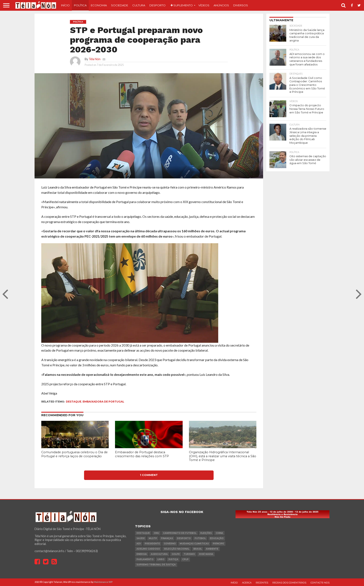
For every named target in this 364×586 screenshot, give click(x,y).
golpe (176, 554)
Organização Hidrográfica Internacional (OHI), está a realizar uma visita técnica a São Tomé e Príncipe (222, 456)
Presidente (152, 543)
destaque (73, 401)
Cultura (138, 5)
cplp (185, 559)
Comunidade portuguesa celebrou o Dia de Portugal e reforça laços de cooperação (74, 454)
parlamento (144, 559)
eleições (206, 533)
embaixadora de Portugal (103, 401)
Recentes (262, 582)
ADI (138, 543)
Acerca (247, 582)
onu (156, 533)
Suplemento (183, 5)
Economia (99, 5)
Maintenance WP (103, 582)
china (219, 533)
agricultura (159, 554)
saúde (140, 538)
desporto (184, 538)
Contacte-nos (319, 582)
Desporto (157, 5)
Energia (141, 554)
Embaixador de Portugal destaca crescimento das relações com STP (142, 454)
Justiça (173, 559)
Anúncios (221, 5)
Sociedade (119, 5)
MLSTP (153, 538)
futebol (200, 538)
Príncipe (218, 543)
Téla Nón (94, 59)
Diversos (240, 5)
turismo (189, 554)
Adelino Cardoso (148, 548)
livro (160, 559)
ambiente (212, 548)
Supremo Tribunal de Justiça (156, 564)
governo (170, 543)
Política (80, 5)
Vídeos (203, 5)
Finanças (167, 538)
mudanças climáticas (194, 543)
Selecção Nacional (176, 548)
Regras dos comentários (289, 582)
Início (65, 5)
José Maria (206, 554)
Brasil (197, 548)
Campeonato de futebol (179, 533)
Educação (216, 538)
